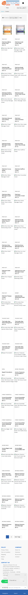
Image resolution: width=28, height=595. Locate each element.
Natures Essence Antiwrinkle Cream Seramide (6, 525)
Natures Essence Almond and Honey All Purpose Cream (20, 499)
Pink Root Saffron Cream (20, 169)
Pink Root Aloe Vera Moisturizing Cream (7, 246)
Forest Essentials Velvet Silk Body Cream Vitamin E (20, 423)
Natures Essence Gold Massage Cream (19, 525)
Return (3, 556)
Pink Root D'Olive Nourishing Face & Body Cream (7, 93)
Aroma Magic (5, 445)
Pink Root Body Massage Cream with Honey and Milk (19, 68)
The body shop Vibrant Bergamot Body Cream (7, 322)
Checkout (17, 552)
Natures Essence (19, 470)
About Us (17, 550)
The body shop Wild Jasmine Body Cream (6, 347)
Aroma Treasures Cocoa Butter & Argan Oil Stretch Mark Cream (20, 372)
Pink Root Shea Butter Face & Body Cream (6, 220)
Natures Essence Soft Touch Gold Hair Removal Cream (19, 474)
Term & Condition (5, 552)
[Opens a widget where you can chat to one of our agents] (17, 581)
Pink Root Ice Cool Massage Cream (20, 271)
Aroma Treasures (19, 369)
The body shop (5, 318)
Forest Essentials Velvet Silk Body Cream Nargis (7, 423)
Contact (17, 556)
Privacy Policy (4, 550)
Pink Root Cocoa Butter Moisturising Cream (6, 169)
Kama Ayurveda (6, 470)
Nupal (3, 369)
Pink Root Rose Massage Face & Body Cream (19, 246)
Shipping (3, 554)
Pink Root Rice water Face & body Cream (20, 144)
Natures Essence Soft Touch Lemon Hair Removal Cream (6, 499)
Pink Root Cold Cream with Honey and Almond (20, 93)
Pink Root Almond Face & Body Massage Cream (7, 119)
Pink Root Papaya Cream (6, 296)
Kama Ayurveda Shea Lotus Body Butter (6, 474)
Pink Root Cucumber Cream (20, 195)
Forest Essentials (6, 394)
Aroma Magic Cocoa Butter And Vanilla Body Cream (20, 449)
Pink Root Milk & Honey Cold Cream (6, 42)
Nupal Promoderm (7, 372)
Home (2, 11)
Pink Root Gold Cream (6, 271)
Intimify (17, 293)
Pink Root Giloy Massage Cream (6, 195)
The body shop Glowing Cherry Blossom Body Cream (19, 322)
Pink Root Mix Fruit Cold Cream (7, 68)
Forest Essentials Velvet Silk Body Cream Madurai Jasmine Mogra (7, 398)
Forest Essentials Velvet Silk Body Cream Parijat (20, 398)
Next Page (17, 536)
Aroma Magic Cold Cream (7, 449)
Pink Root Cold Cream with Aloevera (19, 42)
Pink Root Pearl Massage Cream (6, 144)
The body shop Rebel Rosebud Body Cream (19, 347)
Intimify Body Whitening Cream (20, 296)
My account (18, 554)
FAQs (2, 559)
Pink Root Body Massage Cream (19, 220)
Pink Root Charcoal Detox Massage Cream (19, 119)
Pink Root (4, 39)
